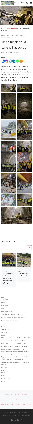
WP (9, 415)
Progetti (3, 370)
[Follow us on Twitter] (21, 420)
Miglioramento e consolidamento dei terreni (13, 318)
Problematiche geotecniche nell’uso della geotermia (15, 346)
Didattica (3, 327)
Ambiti (3, 297)
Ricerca (3, 335)
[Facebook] (3, 61)
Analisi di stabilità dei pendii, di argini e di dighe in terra (16, 337)
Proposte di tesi (5, 378)
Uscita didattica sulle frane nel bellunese (23, 275)
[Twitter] (10, 61)
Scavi (2, 308)
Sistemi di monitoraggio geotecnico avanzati (13, 340)
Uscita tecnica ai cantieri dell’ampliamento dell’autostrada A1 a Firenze (8, 278)
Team (2, 324)
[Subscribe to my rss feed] (12, 420)
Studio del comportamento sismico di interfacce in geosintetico (15, 363)
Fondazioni (4, 302)
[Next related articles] (29, 247)
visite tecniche (5, 329)
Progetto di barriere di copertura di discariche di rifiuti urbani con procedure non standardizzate (15, 358)
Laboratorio (4, 367)
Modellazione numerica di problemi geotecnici (13, 343)
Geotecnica (13, 412)
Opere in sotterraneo (6, 312)
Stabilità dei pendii (6, 299)
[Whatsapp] (17, 61)
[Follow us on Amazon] (15, 420)
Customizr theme (26, 415)
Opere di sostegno (6, 305)
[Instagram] (6, 61)
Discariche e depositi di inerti (9, 321)
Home (2, 28)
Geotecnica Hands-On (7, 332)
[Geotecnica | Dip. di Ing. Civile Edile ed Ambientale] (7, 2)
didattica (12, 28)
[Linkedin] (13, 61)
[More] (21, 61)
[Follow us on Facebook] (18, 420)
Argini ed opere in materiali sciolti (10, 315)
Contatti (3, 381)
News (7, 28)
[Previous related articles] (24, 247)
